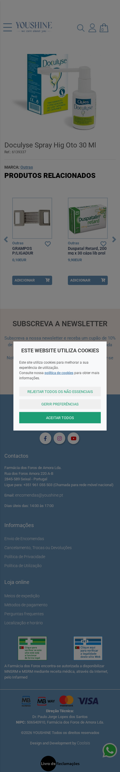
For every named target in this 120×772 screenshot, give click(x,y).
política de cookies (59, 373)
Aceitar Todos (60, 417)
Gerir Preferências (60, 404)
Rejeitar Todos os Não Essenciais (60, 391)
